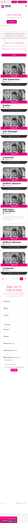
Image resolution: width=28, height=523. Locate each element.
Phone (7, 315)
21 (17, 279)
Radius (7, 336)
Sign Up (14, 370)
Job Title (7, 324)
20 (14, 279)
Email (6, 308)
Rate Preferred (11, 350)
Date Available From (12, 357)
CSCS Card (10, 343)
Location (7, 329)
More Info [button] (14, 519)
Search (14, 55)
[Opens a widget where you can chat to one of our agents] (5, 520)
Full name (7, 301)
